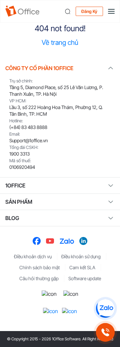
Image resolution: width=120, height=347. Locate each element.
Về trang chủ (60, 43)
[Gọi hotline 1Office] (105, 332)
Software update (84, 278)
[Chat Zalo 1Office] (105, 308)
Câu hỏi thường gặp (39, 278)
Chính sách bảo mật (39, 267)
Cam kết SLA (82, 267)
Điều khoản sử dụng (81, 256)
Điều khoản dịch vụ (33, 256)
